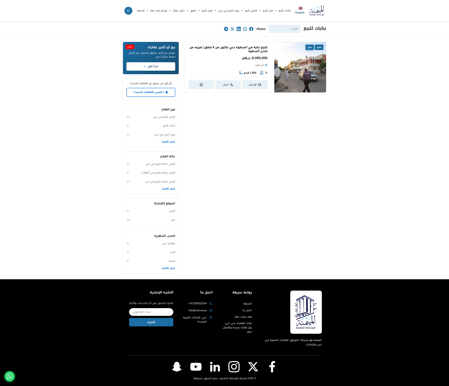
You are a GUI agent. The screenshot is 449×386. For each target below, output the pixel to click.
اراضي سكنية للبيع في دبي (150, 181)
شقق (193, 10)
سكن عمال (179, 10)
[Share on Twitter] (232, 29)
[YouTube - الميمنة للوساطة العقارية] (196, 366)
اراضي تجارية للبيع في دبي (150, 164)
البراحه (150, 261)
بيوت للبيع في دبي (228, 10)
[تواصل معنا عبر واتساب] (9, 376)
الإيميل (253, 84)
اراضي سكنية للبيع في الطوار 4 (150, 172)
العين (150, 211)
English (299, 12)
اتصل (226, 84)
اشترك (151, 322)
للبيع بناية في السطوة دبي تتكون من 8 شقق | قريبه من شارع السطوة (228, 49)
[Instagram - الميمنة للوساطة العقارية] (234, 366)
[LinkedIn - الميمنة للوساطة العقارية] (215, 366)
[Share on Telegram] (226, 29)
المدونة (141, 10)
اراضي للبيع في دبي (150, 117)
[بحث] (128, 11)
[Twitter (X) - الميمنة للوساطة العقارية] (253, 366)
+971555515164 (197, 303)
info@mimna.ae (198, 310)
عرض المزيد (168, 142)
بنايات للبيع (284, 10)
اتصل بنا (247, 310)
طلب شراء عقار (243, 317)
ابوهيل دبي (150, 243)
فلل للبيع (268, 10)
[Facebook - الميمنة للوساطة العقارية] (272, 366)
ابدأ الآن (153, 66)
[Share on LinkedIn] (239, 29)
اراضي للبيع (251, 10)
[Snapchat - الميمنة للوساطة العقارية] (176, 366)
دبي (150, 219)
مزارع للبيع (207, 10)
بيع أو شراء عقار (158, 10)
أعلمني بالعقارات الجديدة (149, 92)
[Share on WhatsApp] (245, 29)
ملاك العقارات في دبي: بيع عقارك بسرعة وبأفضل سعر (237, 327)
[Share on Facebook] (251, 29)
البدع (150, 252)
